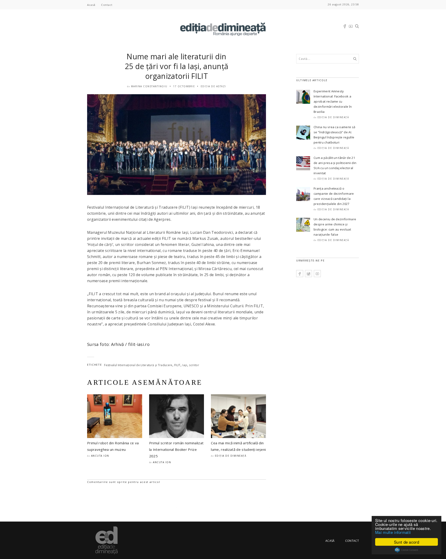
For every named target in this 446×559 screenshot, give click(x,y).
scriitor (194, 365)
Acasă (91, 5)
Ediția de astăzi (213, 86)
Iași (184, 365)
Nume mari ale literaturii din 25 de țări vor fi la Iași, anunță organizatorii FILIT (177, 66)
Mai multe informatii (393, 532)
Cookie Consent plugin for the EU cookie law (406, 549)
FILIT (177, 365)
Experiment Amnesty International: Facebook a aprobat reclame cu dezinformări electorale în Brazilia (333, 101)
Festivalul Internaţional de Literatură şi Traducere (138, 365)
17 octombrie (184, 86)
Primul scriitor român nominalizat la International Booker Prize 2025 (176, 449)
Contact (106, 5)
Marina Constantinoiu (149, 86)
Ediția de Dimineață (230, 455)
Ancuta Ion (100, 455)
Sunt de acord (406, 542)
